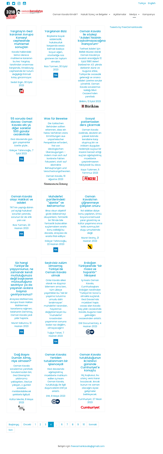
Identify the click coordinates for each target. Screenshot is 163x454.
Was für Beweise (55, 118)
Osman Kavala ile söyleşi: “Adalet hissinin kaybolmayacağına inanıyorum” (92, 37)
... (56, 424)
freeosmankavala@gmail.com (88, 446)
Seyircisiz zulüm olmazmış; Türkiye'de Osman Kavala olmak (56, 269)
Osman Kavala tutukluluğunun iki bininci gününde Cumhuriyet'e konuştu (90, 362)
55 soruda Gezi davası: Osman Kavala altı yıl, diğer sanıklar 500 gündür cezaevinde (21, 126)
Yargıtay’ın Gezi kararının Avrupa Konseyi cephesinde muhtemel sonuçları (21, 39)
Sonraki (93, 424)
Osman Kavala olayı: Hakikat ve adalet (21, 199)
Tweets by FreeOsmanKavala (126, 27)
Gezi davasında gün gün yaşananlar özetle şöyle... (21, 142)
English (152, 3)
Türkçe (142, 3)
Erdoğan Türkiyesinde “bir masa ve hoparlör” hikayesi (90, 269)
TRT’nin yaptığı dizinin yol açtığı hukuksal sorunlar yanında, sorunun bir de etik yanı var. (21, 214)
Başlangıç (14, 424)
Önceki (27, 424)
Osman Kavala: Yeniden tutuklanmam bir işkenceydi (56, 359)
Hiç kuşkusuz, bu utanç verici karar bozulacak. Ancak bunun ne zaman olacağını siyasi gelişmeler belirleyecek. (90, 385)
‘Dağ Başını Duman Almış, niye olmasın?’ (21, 358)
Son (11, 429)
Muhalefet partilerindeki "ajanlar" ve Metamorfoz (55, 201)
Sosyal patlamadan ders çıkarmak (90, 121)
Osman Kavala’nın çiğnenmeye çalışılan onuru (90, 201)
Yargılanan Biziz (56, 31)
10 (84, 424)
